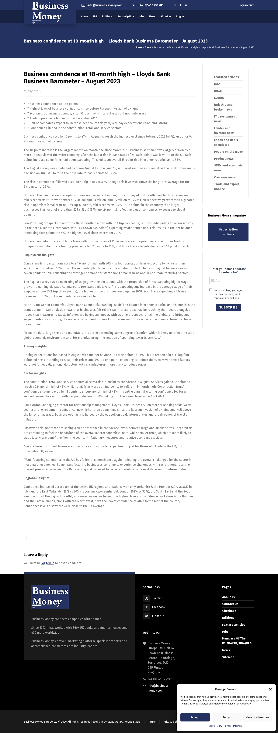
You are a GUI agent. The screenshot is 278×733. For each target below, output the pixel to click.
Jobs (217, 84)
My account (247, 5)
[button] (270, 689)
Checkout (229, 611)
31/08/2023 (31, 91)
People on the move (228, 151)
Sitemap (228, 657)
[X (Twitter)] (175, 5)
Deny (226, 717)
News (148, 47)
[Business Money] (50, 12)
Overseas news (225, 177)
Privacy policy (171, 721)
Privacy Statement (233, 726)
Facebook (158, 607)
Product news (224, 158)
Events (219, 98)
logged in (47, 563)
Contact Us (230, 604)
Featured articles (226, 77)
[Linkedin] (186, 5)
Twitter (157, 598)
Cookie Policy (215, 726)
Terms (152, 721)
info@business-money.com (104, 5)
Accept (195, 717)
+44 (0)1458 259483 (150, 5)
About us (228, 597)
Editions (228, 617)
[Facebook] (180, 5)
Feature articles (233, 624)
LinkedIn (158, 616)
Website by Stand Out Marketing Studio (117, 721)
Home (139, 47)
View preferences (257, 717)
